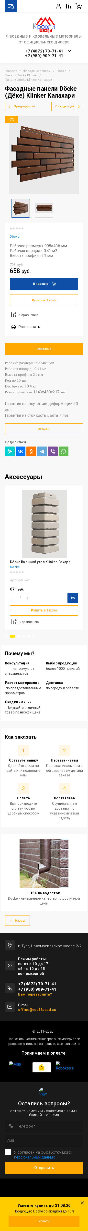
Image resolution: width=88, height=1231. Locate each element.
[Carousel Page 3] (19, 636)
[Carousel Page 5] (28, 636)
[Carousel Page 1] (6, 636)
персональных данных (34, 1157)
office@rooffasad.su (37, 1009)
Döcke (61, 71)
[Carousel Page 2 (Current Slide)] (12, 636)
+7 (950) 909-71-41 (44, 55)
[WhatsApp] (63, 451)
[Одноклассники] (31, 451)
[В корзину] (72, 598)
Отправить (44, 1167)
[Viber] (53, 451)
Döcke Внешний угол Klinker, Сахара (40, 562)
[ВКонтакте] (20, 451)
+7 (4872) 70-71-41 (44, 51)
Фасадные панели (36, 71)
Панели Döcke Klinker (21, 75)
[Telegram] (42, 451)
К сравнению (29, 315)
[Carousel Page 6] (33, 636)
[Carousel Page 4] (23, 636)
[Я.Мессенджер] (10, 451)
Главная (11, 71)
